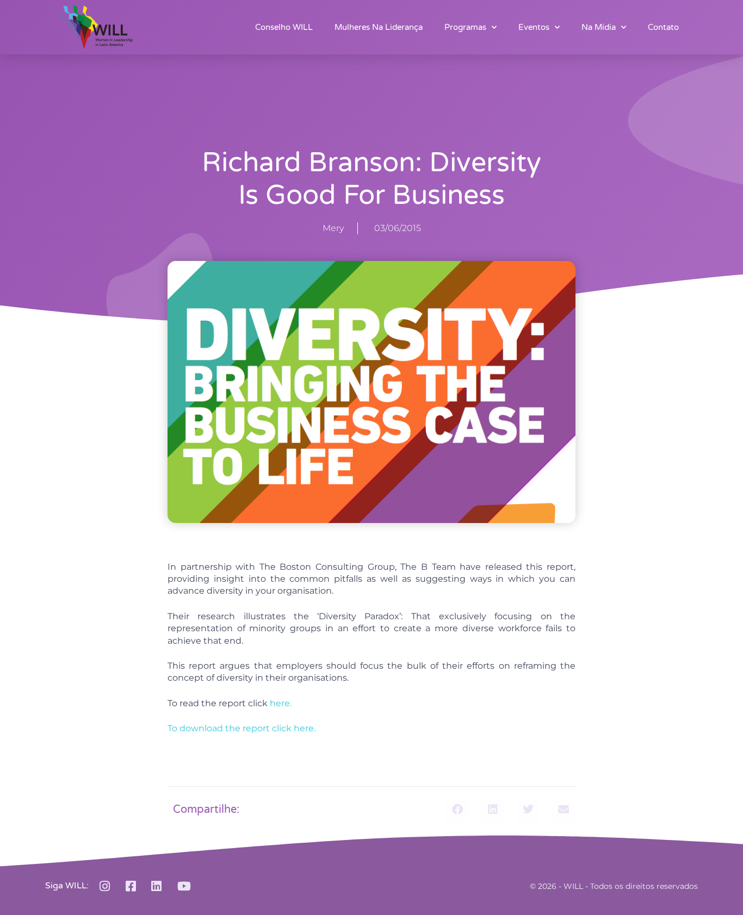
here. (281, 703)
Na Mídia (598, 27)
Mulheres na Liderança (379, 27)
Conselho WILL (284, 27)
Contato (663, 27)
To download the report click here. (241, 728)
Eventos (533, 27)
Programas (465, 27)
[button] (457, 810)
